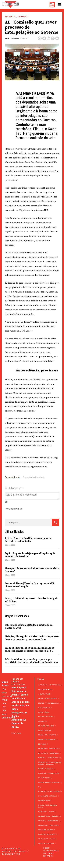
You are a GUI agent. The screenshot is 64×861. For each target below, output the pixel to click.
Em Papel (48, 856)
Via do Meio (43, 839)
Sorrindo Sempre (45, 830)
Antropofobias (45, 689)
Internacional (44, 800)
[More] (57, 38)
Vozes (53, 839)
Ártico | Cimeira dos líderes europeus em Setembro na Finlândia (28, 540)
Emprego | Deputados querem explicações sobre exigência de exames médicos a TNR (29, 649)
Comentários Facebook (33, 477)
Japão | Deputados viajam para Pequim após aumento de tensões (30, 555)
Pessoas (56, 816)
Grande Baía (54, 773)
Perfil (52, 811)
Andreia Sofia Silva (12, 39)
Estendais (54, 753)
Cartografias (53, 703)
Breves (41, 703)
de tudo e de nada (46, 726)
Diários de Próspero (47, 735)
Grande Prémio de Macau (49, 782)
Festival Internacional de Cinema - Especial (49, 763)
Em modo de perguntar (48, 748)
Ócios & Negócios (46, 843)
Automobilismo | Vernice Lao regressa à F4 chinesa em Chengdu (29, 585)
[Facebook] (40, 38)
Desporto (42, 721)
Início (46, 848)
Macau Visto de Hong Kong (47, 806)
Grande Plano (44, 778)
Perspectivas (44, 816)
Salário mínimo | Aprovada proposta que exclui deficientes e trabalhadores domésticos (31, 661)
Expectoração (54, 757)
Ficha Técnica (51, 851)
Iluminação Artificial (47, 796)
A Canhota (43, 685)
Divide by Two (12, 854)
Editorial (42, 744)
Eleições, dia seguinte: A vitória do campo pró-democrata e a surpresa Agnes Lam (32, 638)
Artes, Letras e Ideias (47, 698)
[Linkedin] (48, 38)
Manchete (10, 17)
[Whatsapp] (53, 38)
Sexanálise (43, 825)
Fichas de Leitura (46, 769)
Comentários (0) (12, 477)
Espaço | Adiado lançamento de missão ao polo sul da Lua (31, 600)
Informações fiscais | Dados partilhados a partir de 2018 (29, 626)
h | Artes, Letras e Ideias (49, 791)
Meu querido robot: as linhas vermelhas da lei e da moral (32, 570)
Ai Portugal (55, 685)
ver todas (16, 733)
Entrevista (43, 753)
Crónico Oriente (45, 717)
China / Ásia (43, 712)
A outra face (44, 694)
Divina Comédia (44, 730)
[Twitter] (44, 38)
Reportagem (53, 821)
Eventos (42, 757)
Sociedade (54, 825)
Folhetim (42, 773)
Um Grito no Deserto (47, 834)
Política (23, 17)
